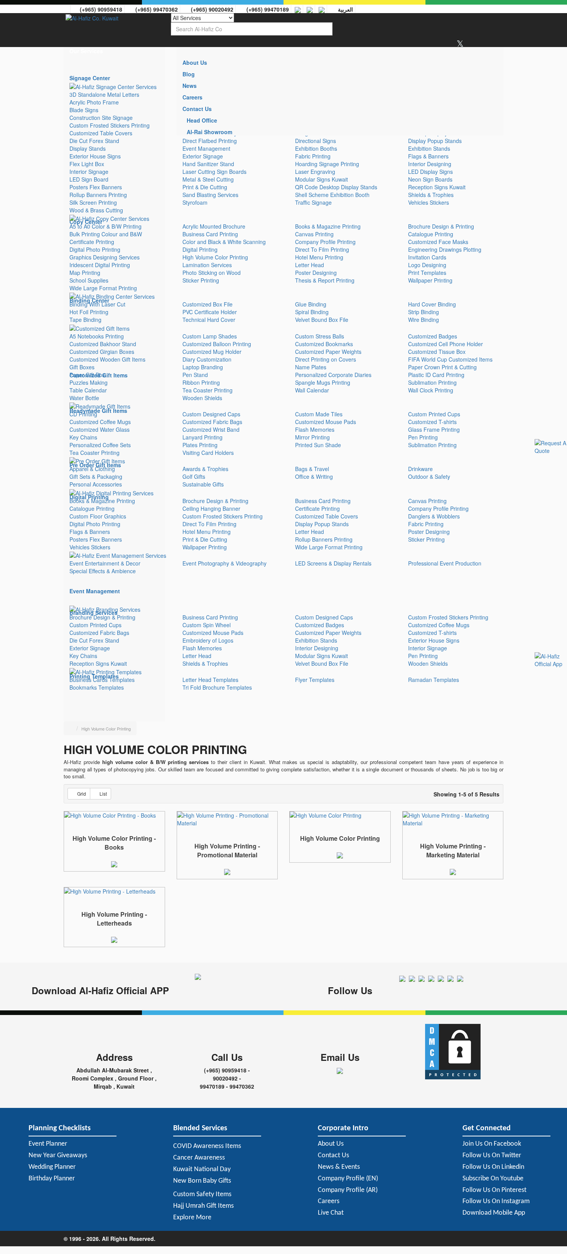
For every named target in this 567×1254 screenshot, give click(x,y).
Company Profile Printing (325, 242)
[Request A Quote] (114, 863)
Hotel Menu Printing (319, 257)
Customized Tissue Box (437, 351)
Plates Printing (200, 445)
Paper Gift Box (87, 375)
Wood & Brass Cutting (96, 210)
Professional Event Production (444, 563)
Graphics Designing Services (104, 257)
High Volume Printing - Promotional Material (227, 850)
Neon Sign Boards (430, 179)
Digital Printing (200, 249)
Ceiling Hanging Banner (211, 508)
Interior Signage (88, 171)
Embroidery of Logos (207, 640)
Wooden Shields (202, 398)
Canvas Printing (314, 234)
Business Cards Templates (102, 679)
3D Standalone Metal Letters (104, 94)
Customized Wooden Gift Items (107, 359)
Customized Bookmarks (324, 344)
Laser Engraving (315, 171)
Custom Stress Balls (319, 336)
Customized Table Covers (100, 133)
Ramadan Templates (433, 679)
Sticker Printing (200, 280)
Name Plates (310, 367)
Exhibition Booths (316, 148)
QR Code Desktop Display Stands (336, 187)
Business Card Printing (210, 234)
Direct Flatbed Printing (209, 141)
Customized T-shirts (432, 422)
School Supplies (88, 280)
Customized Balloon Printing (216, 344)
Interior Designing (429, 164)
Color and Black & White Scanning (224, 242)
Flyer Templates (314, 679)
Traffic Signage (313, 202)
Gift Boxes (81, 367)
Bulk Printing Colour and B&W (105, 234)
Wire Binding (423, 319)
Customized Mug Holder (211, 351)
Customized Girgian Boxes (101, 351)
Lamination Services (207, 265)
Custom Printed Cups (434, 414)
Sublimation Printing (432, 382)
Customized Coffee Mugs (100, 422)
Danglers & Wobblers (434, 516)
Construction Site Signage (101, 117)
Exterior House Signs (95, 156)
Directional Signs (315, 141)
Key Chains (83, 437)
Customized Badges (432, 336)
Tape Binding (85, 319)
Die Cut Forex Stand (94, 141)
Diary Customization (206, 359)
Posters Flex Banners (95, 187)
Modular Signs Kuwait (321, 179)
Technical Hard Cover (208, 319)
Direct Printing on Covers (325, 359)
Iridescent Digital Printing (99, 265)
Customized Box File (207, 304)
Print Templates (427, 272)
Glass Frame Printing (434, 429)
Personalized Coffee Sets (100, 445)
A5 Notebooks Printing (96, 336)
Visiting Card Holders (208, 452)
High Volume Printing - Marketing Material (453, 850)
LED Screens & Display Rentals (333, 563)
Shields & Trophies (431, 195)
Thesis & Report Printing (324, 280)
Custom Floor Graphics (97, 516)
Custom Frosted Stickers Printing (109, 125)
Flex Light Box (86, 164)
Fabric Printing (313, 156)
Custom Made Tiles (319, 414)
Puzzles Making (88, 382)
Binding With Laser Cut (97, 304)
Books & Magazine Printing (328, 226)
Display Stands (87, 148)
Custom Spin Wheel (206, 625)
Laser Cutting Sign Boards (214, 171)
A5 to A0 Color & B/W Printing (105, 226)
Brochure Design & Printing (441, 226)
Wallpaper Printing (430, 280)
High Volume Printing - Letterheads (114, 918)
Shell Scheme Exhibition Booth (332, 195)
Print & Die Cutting (204, 187)
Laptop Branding (202, 367)
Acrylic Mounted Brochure (213, 226)
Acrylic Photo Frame (94, 102)
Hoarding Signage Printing (327, 164)
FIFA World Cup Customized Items (450, 359)
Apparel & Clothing (92, 469)
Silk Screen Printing (93, 202)
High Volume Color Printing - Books (114, 843)
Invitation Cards (427, 257)
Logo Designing (427, 265)
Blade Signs (83, 110)
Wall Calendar (312, 390)
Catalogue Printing (430, 234)
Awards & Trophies (205, 469)
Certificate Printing (91, 242)
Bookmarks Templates (96, 687)
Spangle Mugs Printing (322, 382)
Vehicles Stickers (428, 202)
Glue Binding (310, 304)
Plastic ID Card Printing (436, 375)
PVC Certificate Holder (209, 312)
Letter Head (309, 265)
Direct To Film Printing (322, 249)
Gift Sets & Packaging (95, 476)
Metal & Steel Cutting (208, 179)
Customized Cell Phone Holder (445, 344)
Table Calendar (88, 390)
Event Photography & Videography (224, 563)
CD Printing (83, 414)
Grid (81, 793)
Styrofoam (195, 202)
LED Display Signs (430, 171)
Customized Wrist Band (211, 429)
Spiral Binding (312, 312)
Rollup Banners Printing (98, 195)
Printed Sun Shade (318, 445)
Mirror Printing (312, 437)
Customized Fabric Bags (212, 422)
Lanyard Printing (202, 437)
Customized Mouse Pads (325, 422)
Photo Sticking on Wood (211, 272)
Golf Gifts (193, 476)
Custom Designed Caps (211, 414)
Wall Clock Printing (430, 390)
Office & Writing (314, 476)
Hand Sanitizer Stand (208, 164)
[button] (114, 51)
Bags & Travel (312, 469)
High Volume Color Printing (215, 257)
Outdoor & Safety (429, 476)
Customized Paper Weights (328, 351)
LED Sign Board (88, 179)
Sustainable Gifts (203, 484)
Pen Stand (195, 375)
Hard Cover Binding (432, 304)
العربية (344, 9)
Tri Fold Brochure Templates (217, 687)
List (103, 793)
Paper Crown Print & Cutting (442, 367)
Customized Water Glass (99, 429)
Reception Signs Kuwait (437, 187)
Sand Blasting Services (210, 195)
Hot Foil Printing (88, 312)
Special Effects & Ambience (102, 571)
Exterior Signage (202, 156)
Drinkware (420, 469)
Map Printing (84, 272)
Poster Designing (316, 272)
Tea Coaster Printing (207, 390)
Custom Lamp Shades (209, 336)
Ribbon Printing (201, 382)
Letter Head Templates (210, 679)
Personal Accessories (95, 484)
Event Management (206, 148)
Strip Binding (423, 312)
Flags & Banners (428, 156)
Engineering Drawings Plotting (444, 249)
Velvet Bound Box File (321, 319)
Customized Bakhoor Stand (102, 344)
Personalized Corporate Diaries (333, 375)
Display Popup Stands (435, 141)
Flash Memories (314, 429)
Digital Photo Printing (94, 249)
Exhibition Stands (429, 148)
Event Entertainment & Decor (104, 563)
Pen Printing (423, 437)
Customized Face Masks (438, 242)
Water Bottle (84, 398)
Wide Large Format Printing (103, 288)
